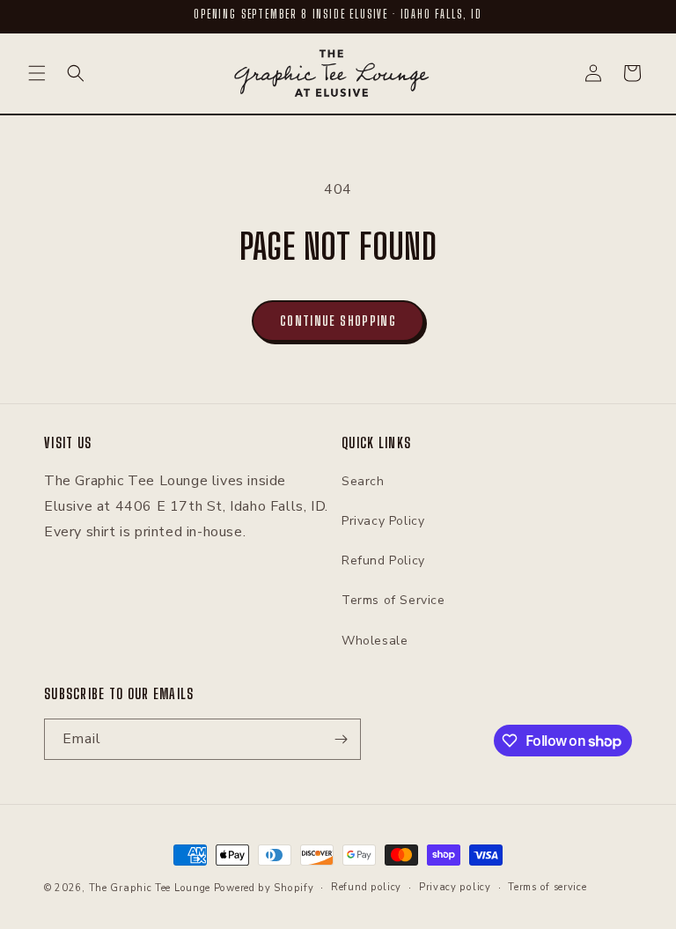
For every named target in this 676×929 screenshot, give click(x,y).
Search (363, 481)
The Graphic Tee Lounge (149, 888)
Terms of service (547, 887)
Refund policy (366, 887)
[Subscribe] (340, 739)
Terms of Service (393, 600)
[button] (37, 73)
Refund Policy (383, 560)
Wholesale (375, 640)
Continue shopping (338, 320)
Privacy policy (455, 887)
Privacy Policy (383, 520)
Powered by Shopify (264, 888)
